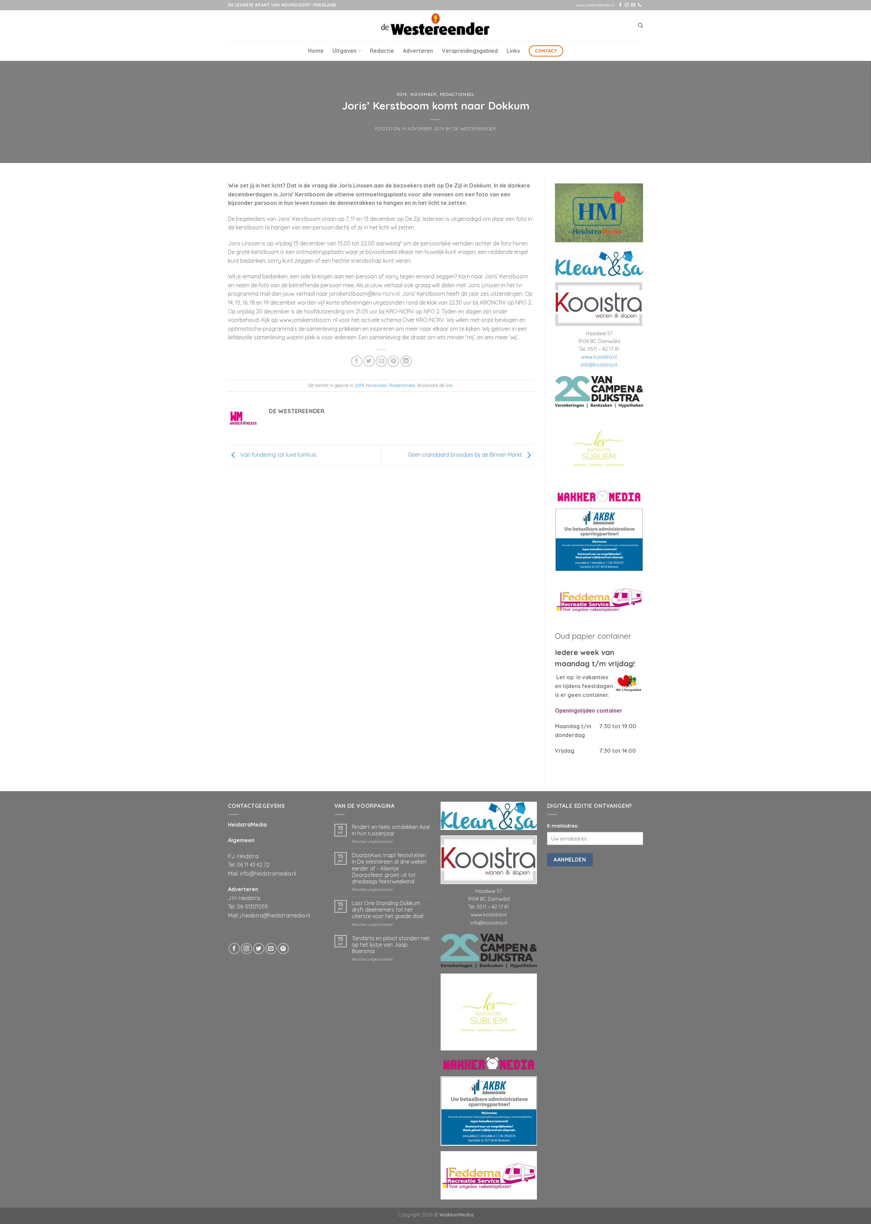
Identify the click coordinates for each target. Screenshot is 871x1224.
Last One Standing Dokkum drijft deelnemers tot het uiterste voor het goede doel (387, 791)
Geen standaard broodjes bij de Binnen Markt (465, 454)
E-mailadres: (563, 708)
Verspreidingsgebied (470, 50)
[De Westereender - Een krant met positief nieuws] (435, 25)
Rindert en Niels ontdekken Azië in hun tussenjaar (391, 712)
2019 (401, 94)
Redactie (382, 50)
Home (316, 50)
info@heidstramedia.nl (268, 755)
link (449, 385)
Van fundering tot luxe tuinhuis (277, 454)
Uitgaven (344, 50)
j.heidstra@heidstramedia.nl (275, 797)
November (423, 94)
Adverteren (418, 50)
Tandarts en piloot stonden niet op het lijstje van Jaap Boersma (391, 826)
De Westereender (474, 128)
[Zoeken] (640, 25)
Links (513, 50)
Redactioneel (457, 94)
